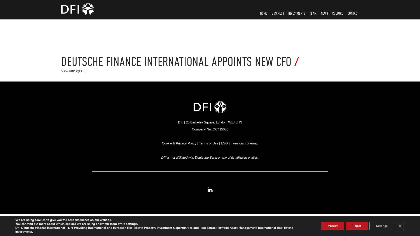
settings (131, 224)
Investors (237, 143)
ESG (224, 143)
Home (263, 13)
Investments (296, 13)
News (324, 13)
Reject (356, 226)
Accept (333, 226)
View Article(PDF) (74, 71)
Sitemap (252, 143)
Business (278, 13)
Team (313, 13)
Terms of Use (208, 143)
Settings (382, 226)
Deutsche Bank (206, 157)
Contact (353, 13)
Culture (337, 13)
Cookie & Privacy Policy (179, 143)
